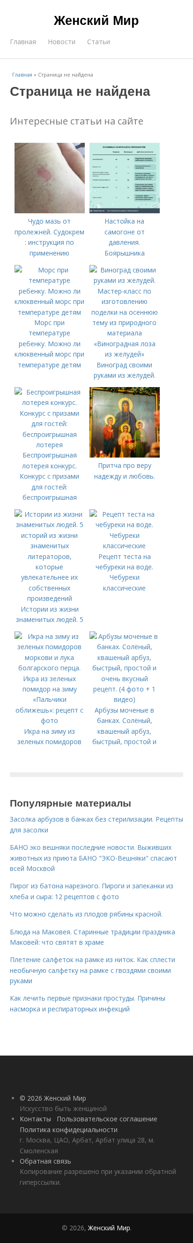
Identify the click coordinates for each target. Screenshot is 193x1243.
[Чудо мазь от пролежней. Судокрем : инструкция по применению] (50, 210)
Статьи (98, 41)
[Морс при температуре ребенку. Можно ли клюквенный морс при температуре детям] (50, 312)
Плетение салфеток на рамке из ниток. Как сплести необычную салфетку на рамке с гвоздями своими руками (92, 970)
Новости (61, 41)
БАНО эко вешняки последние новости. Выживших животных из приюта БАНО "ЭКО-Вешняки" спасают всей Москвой (93, 858)
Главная (23, 41)
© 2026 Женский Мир (53, 1098)
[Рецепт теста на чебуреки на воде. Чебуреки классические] (124, 545)
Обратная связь (45, 1161)
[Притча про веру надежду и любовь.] (124, 455)
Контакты (35, 1118)
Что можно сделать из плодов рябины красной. (86, 913)
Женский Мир (96, 20)
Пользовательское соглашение (107, 1118)
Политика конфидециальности (69, 1129)
